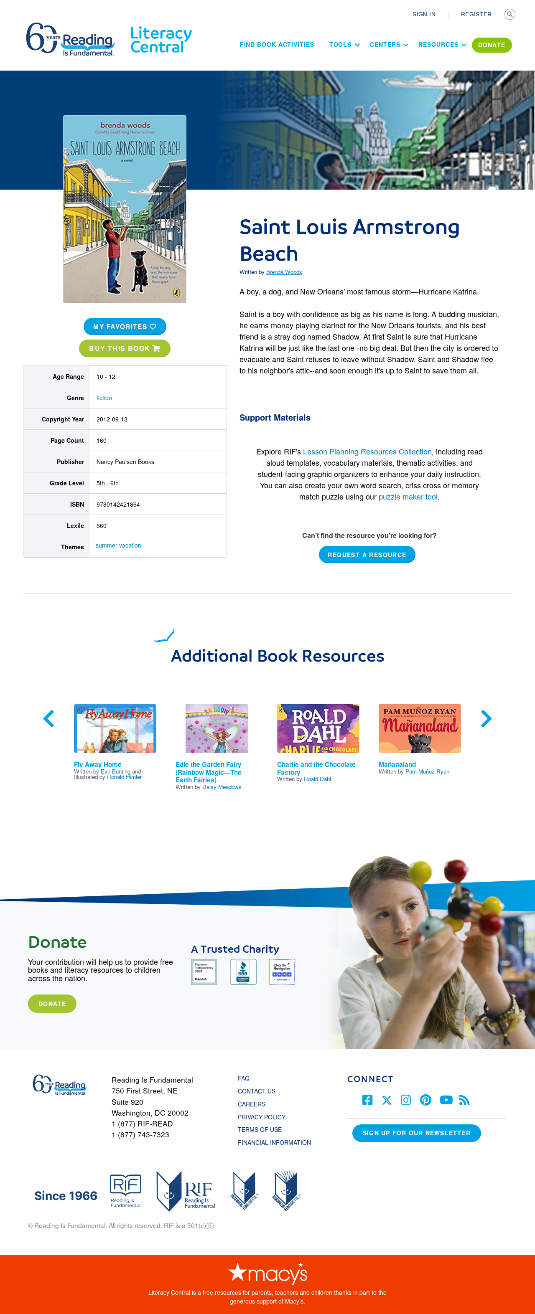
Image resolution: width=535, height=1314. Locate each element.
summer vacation (118, 545)
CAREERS (251, 1104)
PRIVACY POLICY (261, 1117)
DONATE (492, 45)
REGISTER (476, 14)
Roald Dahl (317, 779)
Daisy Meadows (222, 787)
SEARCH (510, 15)
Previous (48, 718)
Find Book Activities (277, 44)
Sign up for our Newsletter (417, 1133)
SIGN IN (424, 14)
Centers (385, 44)
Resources (438, 44)
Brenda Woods (284, 272)
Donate (52, 1003)
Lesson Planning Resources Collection (367, 451)
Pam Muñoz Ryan (427, 771)
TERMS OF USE (264, 1129)
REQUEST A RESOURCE (367, 554)
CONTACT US (259, 1091)
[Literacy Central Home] (161, 26)
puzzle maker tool (408, 496)
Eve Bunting (115, 771)
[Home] (76, 26)
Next (486, 718)
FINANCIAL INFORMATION (274, 1142)
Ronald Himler (124, 777)
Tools (340, 44)
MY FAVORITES (121, 326)
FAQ (244, 1078)
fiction (104, 397)
